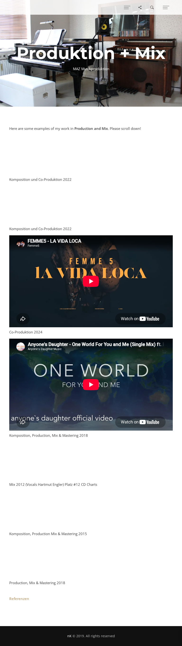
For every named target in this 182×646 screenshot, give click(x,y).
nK (69, 636)
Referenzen (19, 598)
